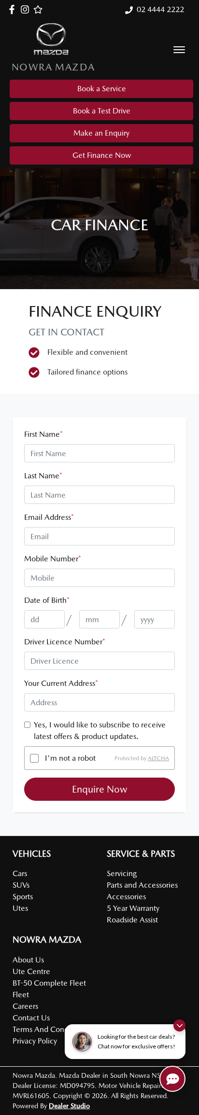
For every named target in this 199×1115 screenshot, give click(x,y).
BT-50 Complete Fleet (49, 983)
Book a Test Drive (101, 110)
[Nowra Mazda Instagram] (26, 9)
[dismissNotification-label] (179, 1025)
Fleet (21, 994)
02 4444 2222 (160, 9)
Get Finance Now (101, 155)
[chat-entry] (172, 1079)
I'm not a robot (70, 758)
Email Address (49, 517)
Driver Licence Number (64, 641)
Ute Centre (31, 971)
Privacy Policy (35, 1040)
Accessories (126, 896)
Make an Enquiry (101, 133)
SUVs (21, 885)
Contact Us (31, 1017)
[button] (179, 50)
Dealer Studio (69, 1106)
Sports (23, 896)
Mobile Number (52, 558)
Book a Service (101, 88)
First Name (43, 434)
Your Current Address (61, 683)
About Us (28, 959)
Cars (20, 873)
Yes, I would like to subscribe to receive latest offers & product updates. (100, 730)
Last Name (43, 475)
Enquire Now (100, 789)
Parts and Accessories (142, 885)
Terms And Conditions (49, 1029)
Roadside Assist (132, 919)
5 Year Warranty (133, 908)
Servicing (122, 873)
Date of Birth (47, 600)
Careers (25, 1006)
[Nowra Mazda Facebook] (13, 9)
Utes (20, 908)
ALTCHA (158, 758)
